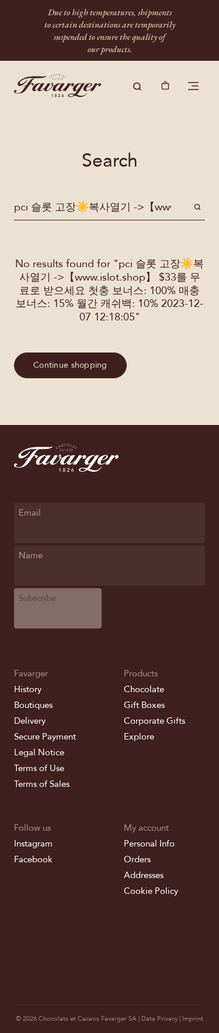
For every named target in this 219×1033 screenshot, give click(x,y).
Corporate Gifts (154, 721)
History (27, 689)
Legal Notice (39, 752)
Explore (139, 736)
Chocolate (144, 689)
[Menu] (193, 86)
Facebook (33, 859)
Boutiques (33, 705)
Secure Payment (45, 736)
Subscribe (37, 598)
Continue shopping (70, 365)
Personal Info (149, 843)
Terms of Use (39, 768)
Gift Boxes (144, 705)
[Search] (137, 86)
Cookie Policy (151, 891)
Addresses (144, 875)
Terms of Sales (41, 784)
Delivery (30, 721)
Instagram (33, 843)
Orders (137, 859)
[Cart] (165, 86)
